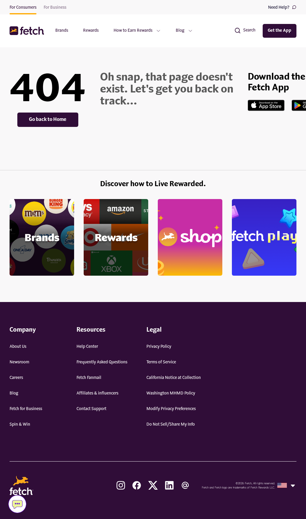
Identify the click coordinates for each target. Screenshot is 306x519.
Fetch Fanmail (88, 378)
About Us (18, 347)
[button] (27, 30)
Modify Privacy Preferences (171, 409)
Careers (16, 378)
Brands (61, 30)
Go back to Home (47, 119)
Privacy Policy (158, 347)
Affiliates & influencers (97, 393)
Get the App (279, 30)
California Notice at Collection (173, 378)
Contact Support (91, 409)
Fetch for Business (26, 409)
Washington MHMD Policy (170, 393)
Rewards (91, 30)
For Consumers (23, 7)
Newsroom (19, 362)
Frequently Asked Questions (101, 362)
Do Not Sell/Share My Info (170, 424)
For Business (55, 7)
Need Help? (279, 7)
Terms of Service (161, 362)
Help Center (87, 347)
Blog (14, 393)
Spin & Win (20, 424)
